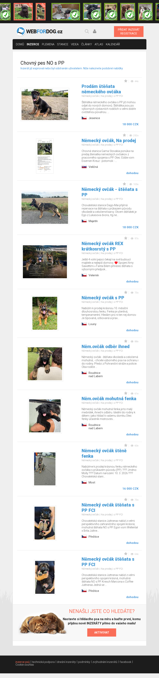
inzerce (33, 44)
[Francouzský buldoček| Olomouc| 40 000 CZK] (110, 11)
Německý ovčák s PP (103, 297)
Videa (75, 44)
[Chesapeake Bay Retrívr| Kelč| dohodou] (127, 11)
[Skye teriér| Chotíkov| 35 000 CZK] (92, 11)
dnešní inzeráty (66, 661)
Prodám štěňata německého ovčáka (101, 89)
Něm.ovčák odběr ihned (106, 346)
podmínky (84, 661)
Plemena (48, 44)
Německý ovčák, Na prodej (109, 140)
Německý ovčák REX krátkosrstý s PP (102, 246)
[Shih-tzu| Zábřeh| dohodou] (145, 11)
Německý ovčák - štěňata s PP (110, 192)
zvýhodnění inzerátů (104, 661)
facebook (125, 661)
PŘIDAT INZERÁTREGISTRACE (129, 31)
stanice (62, 44)
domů (20, 44)
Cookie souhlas (25, 664)
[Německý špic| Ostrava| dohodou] (23, 11)
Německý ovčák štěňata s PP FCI (108, 507)
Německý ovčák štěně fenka (104, 453)
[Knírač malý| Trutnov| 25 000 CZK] (41, 11)
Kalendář (113, 44)
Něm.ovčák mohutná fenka (109, 398)
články (86, 44)
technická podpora (43, 661)
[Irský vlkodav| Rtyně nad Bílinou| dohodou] (65, 11)
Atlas (99, 44)
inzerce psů (23, 661)
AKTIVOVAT (101, 632)
